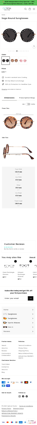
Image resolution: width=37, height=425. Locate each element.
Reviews (4, 351)
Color (4, 55)
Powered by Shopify (9, 416)
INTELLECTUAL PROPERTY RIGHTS (26, 357)
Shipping (4, 89)
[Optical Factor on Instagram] (20, 396)
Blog (3, 372)
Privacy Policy (23, 348)
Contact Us (5, 367)
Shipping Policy (24, 351)
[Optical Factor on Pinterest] (27, 396)
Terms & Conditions (25, 345)
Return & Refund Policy (26, 353)
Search (4, 345)
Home (3, 15)
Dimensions (9, 98)
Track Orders (6, 364)
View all (32, 257)
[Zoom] (34, 46)
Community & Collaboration (6, 354)
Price (4, 69)
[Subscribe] (30, 298)
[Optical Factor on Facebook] (23, 396)
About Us (5, 348)
